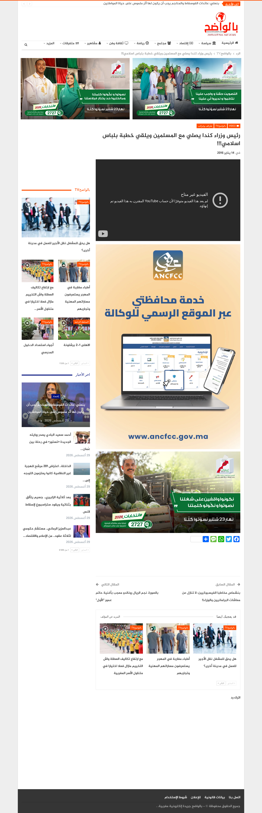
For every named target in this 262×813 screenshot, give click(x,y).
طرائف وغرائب (205, 126)
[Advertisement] (96, 23)
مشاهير (92, 43)
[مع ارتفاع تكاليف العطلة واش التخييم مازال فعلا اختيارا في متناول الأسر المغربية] (121, 638)
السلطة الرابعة (82, 322)
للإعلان (196, 797)
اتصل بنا (234, 797)
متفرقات (68, 43)
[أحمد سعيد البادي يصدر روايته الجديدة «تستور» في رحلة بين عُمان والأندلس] (81, 437)
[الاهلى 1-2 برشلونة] (74, 329)
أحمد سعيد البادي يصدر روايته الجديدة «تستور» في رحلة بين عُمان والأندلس (166, 3)
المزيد (50, 43)
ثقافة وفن (116, 43)
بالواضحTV (221, 126)
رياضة (140, 43)
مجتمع (161, 43)
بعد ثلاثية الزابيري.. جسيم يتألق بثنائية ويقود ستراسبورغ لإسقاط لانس (57, 505)
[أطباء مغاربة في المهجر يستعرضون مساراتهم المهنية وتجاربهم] (167, 638)
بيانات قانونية (214, 797)
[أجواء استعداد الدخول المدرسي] (38, 329)
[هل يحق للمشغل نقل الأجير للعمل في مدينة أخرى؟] (214, 638)
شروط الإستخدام (176, 797)
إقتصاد (183, 43)
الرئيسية (228, 43)
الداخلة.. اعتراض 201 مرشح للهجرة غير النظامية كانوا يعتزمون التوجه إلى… (57, 473)
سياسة (206, 43)
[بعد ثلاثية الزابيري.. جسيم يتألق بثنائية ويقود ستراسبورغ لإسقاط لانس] (81, 500)
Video (232, 126)
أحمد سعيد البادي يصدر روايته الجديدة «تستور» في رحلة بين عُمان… (59, 442)
